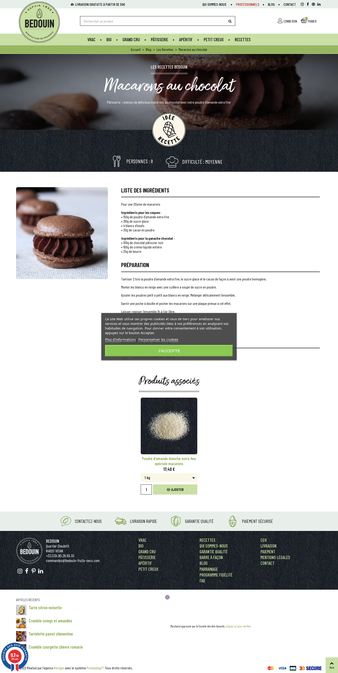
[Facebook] (308, 4)
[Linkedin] (319, 4)
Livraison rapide (143, 521)
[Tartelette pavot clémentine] (21, 636)
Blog (271, 4)
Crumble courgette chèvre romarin (56, 647)
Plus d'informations (120, 339)
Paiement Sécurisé (257, 521)
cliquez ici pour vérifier (238, 626)
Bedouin (52, 541)
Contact (290, 4)
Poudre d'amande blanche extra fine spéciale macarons (169, 461)
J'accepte (169, 350)
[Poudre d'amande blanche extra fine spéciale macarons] (169, 426)
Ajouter (177, 489)
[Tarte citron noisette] (21, 610)
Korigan (59, 668)
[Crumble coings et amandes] (21, 623)
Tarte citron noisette (45, 607)
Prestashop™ (95, 668)
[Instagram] (302, 4)
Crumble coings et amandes (50, 620)
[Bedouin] (44, 22)
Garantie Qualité (199, 521)
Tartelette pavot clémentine (51, 633)
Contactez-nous (88, 521)
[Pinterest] (313, 4)
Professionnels (247, 4)
